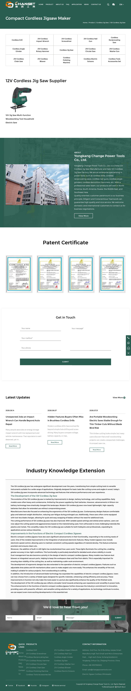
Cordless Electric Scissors (90, 60)
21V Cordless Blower (43, 60)
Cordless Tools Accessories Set (114, 60)
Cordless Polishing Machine (66, 60)
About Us (60, 4)
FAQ (67, 4)
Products (22, 660)
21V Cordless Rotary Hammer (42, 50)
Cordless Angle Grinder (19, 50)
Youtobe (33, 685)
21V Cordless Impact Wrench (42, 40)
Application (77, 4)
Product (49, 4)
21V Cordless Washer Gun (114, 50)
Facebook (21, 685)
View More (118, 397)
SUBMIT (65, 362)
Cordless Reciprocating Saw (114, 40)
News (86, 4)
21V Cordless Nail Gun (90, 40)
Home (41, 4)
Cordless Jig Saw (102, 23)
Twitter (10, 685)
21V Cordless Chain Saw (19, 60)
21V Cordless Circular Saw (90, 50)
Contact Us (96, 4)
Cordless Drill (17, 40)
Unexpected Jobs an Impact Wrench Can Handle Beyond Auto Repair (23, 420)
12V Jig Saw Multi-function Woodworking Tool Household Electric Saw (20, 119)
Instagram (45, 685)
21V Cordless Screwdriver (67, 40)
